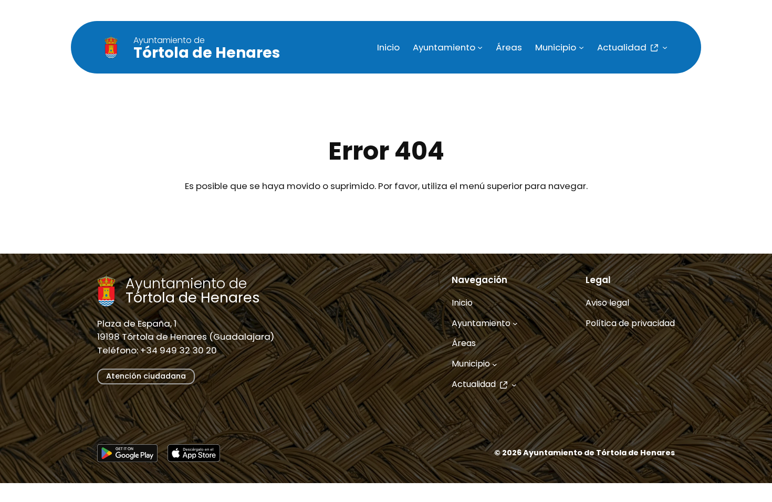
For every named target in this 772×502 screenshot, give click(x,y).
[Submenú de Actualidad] (664, 47)
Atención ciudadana (146, 376)
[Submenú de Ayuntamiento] (480, 47)
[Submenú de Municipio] (581, 47)
